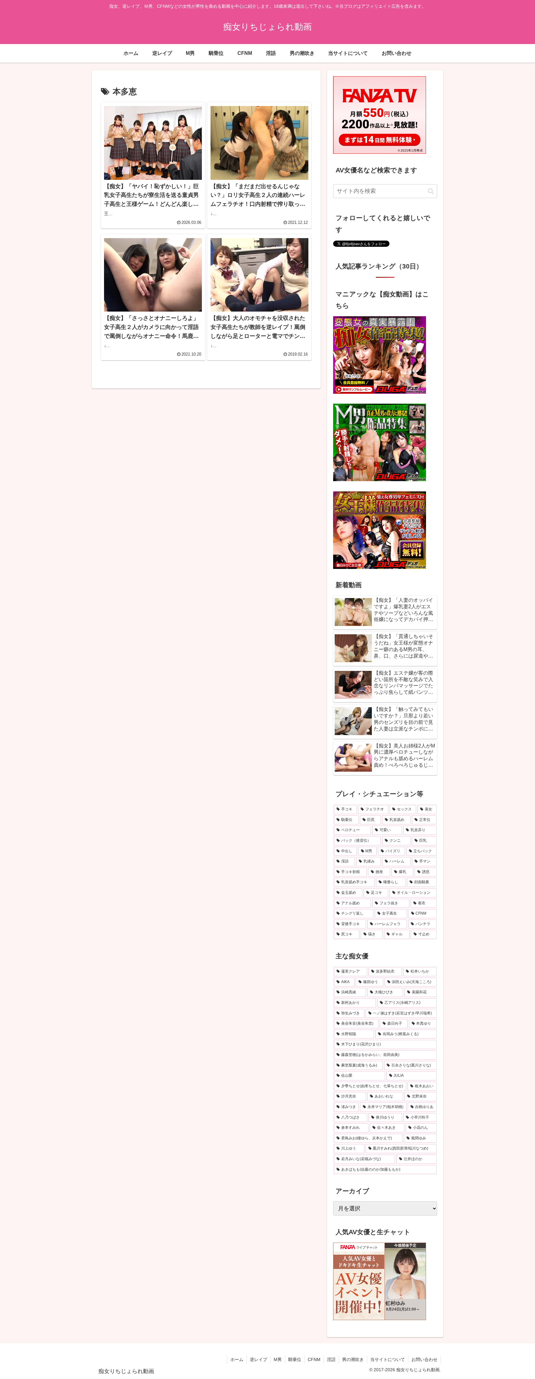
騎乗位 (294, 1359)
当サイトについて (387, 1359)
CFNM (314, 1359)
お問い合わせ (424, 1359)
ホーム (236, 1359)
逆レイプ (258, 1359)
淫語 (331, 1359)
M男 (278, 1359)
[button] (430, 191)
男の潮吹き (353, 1359)
